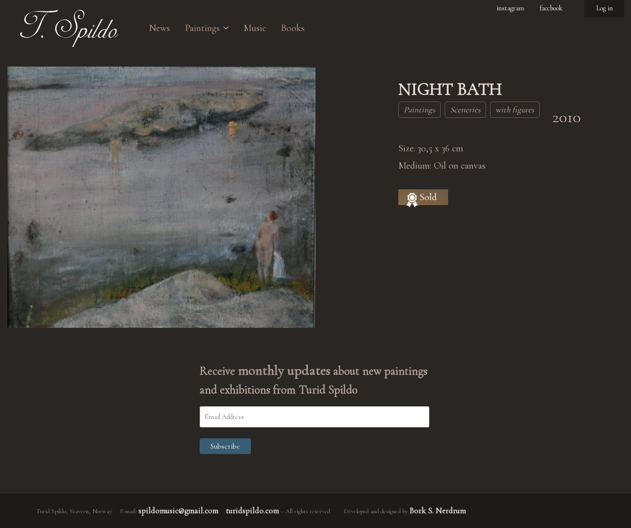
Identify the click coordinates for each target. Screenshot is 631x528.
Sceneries (465, 110)
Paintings (419, 110)
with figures (514, 110)
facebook (551, 8)
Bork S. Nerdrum (438, 510)
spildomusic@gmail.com (178, 510)
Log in (604, 8)
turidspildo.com (252, 510)
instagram (510, 8)
